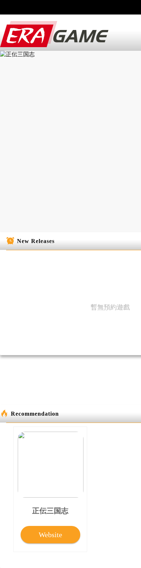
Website (50, 535)
